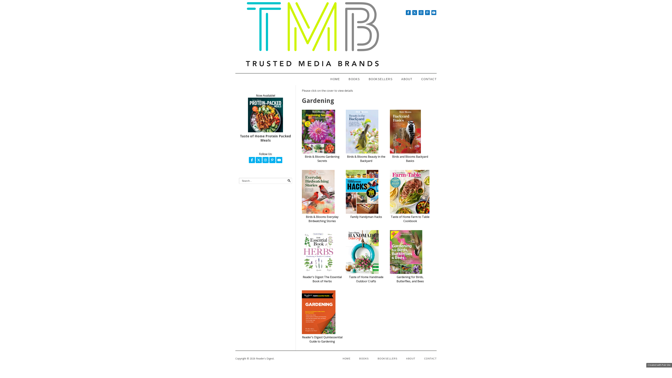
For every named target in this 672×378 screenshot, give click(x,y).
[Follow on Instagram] (421, 13)
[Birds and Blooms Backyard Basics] (405, 152)
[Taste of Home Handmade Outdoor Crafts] (362, 273)
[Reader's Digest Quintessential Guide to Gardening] (318, 333)
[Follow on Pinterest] (428, 13)
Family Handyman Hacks (366, 217)
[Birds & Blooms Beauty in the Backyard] (362, 152)
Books (354, 79)
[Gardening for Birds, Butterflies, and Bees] (406, 273)
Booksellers (381, 79)
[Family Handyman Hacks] (362, 213)
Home (335, 79)
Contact (429, 79)
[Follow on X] (415, 13)
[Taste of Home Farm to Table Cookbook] (409, 213)
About (406, 79)
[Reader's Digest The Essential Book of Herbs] (319, 273)
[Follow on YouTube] (433, 13)
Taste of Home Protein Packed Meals (265, 138)
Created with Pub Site (659, 364)
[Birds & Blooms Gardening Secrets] (318, 152)
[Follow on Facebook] (408, 13)
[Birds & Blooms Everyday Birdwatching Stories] (318, 213)
